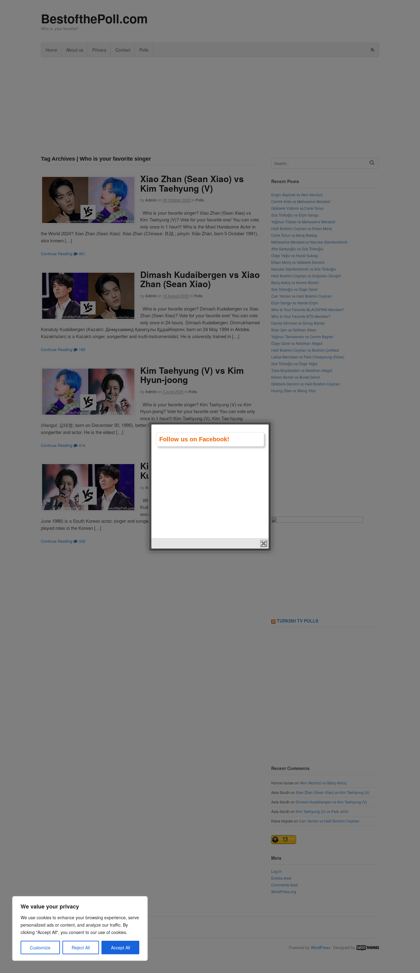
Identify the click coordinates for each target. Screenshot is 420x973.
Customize (40, 947)
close (263, 543)
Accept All (120, 947)
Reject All (81, 947)
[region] (80, 928)
